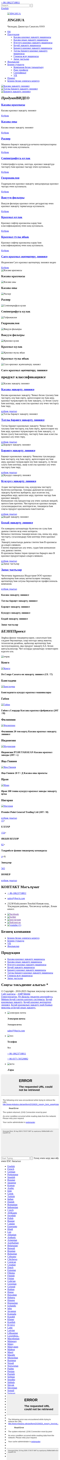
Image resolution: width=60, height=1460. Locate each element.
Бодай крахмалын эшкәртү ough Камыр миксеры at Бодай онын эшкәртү (26, 1006)
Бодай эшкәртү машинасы (27, 45)
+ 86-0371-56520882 (17, 1058)
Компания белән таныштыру (29, 67)
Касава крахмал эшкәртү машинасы (32, 37)
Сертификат (20, 72)
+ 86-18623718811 (10, 2)
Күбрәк (5, 115)
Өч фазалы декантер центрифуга (35, 996)
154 (3, 832)
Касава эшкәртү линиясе (17, 389)
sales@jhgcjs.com (16, 898)
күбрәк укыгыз (9, 411)
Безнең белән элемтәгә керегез (23, 81)
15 (2, 820)
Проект (11, 78)
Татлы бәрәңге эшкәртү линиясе (22, 420)
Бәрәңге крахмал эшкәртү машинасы (33, 48)
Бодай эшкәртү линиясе (17, 522)
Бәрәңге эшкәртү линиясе (18, 450)
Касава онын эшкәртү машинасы (31, 40)
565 (3, 868)
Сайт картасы (8, 994)
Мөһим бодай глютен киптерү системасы (23, 999)
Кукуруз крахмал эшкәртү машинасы (33, 42)
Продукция (13, 34)
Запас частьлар (21, 59)
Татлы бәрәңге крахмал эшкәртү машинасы (30, 973)
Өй (9, 31)
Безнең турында (15, 64)
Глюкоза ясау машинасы (26, 56)
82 (2, 844)
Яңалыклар (13, 61)
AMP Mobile (24, 994)
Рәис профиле (21, 70)
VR (15, 75)
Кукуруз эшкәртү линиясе (18, 481)
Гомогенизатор (9, 996)
